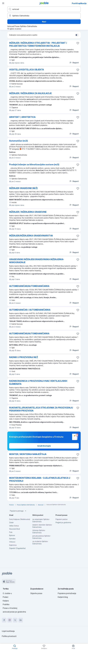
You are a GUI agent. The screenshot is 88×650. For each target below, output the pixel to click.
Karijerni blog (63, 597)
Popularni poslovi (61, 519)
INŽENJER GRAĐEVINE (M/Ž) (23, 188)
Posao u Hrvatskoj (10, 608)
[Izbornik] (3, 3)
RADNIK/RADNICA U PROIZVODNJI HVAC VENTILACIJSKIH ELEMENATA (38, 382)
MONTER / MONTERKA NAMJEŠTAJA (27, 454)
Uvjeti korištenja (8, 631)
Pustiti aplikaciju (79, 3)
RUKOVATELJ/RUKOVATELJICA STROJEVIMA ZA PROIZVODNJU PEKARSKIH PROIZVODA (41, 409)
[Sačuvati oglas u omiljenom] (77, 43)
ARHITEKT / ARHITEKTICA (22, 117)
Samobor (12, 539)
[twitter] (15, 620)
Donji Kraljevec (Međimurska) (19, 519)
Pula (10, 532)
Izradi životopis (44, 446)
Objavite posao (36, 593)
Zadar (11, 522)
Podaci (5, 597)
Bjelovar (12, 535)
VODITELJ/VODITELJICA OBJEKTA (26, 69)
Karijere (6, 601)
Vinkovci (12, 542)
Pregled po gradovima (63, 522)
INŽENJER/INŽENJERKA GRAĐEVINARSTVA (31, 235)
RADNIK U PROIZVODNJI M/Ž (23, 357)
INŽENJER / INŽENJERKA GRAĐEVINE (28, 212)
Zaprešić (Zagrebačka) (17, 548)
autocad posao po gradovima (14, 612)
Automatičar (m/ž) (18, 141)
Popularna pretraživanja (67, 593)
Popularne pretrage (16, 511)
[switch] (77, 35)
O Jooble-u (7, 593)
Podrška (6, 604)
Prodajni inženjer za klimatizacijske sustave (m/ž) (34, 164)
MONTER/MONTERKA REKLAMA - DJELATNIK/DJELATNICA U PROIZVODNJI (39, 479)
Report (76, 62)
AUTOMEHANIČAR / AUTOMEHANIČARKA (29, 310)
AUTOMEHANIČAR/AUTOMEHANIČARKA (29, 286)
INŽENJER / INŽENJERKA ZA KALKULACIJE (30, 93)
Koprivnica (12, 545)
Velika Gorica (14, 526)
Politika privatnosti (9, 636)
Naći (44, 21)
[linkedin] (20, 620)
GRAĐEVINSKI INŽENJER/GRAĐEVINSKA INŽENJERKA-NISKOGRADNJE (36, 261)
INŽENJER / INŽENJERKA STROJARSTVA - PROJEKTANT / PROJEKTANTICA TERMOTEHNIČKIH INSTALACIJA (38, 44)
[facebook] (4, 620)
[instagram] (9, 620)
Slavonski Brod (14, 529)
